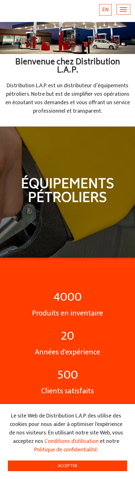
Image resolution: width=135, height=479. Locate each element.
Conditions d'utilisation (72, 441)
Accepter (67, 465)
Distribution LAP (34, 11)
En (105, 9)
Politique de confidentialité (65, 450)
